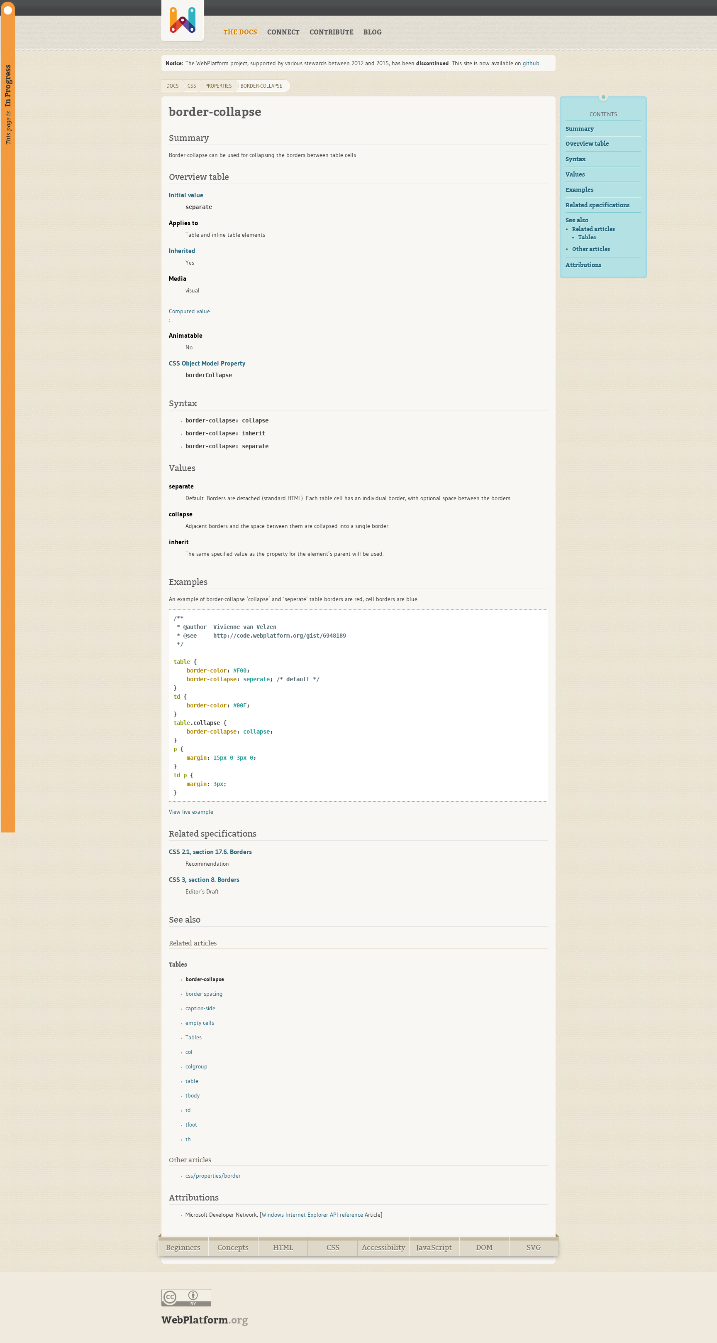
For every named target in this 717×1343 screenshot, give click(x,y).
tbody (192, 1095)
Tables (587, 237)
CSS (333, 1247)
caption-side (200, 1008)
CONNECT (283, 32)
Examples (580, 190)
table (191, 1081)
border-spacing (204, 993)
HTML (283, 1247)
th (188, 1139)
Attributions (584, 265)
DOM (484, 1247)
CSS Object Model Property (207, 363)
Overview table (587, 143)
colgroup (196, 1066)
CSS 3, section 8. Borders (204, 879)
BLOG (372, 32)
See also (577, 220)
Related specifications (598, 205)
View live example (191, 811)
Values (575, 174)
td (188, 1110)
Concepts (233, 1247)
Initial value (186, 195)
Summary (580, 129)
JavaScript (434, 1247)
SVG (534, 1247)
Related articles (593, 229)
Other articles (591, 249)
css (192, 86)
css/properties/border (213, 1175)
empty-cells (199, 1022)
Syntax (575, 159)
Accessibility (383, 1247)
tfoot (191, 1124)
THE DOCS (240, 32)
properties (218, 86)
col (189, 1052)
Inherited (182, 250)
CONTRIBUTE (332, 32)
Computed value (189, 311)
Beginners (183, 1247)
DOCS (172, 86)
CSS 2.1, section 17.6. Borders (210, 851)
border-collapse (262, 86)
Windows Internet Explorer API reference (312, 1214)
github (531, 63)
